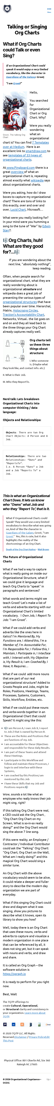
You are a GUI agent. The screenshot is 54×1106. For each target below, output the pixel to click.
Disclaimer (20, 1036)
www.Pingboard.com (20, 167)
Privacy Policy (37, 1036)
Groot (9, 536)
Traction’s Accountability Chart (23, 314)
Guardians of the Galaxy (20, 532)
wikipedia (37, 180)
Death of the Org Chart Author (21, 549)
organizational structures (20, 302)
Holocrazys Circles (25, 310)
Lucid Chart (18, 209)
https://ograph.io (14, 973)
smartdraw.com (36, 151)
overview (17, 171)
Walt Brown (43, 549)
